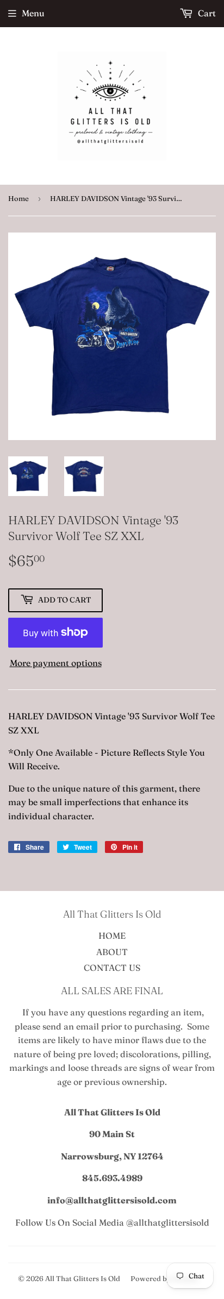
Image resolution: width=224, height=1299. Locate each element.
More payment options (56, 662)
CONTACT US (112, 967)
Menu (33, 13)
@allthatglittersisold (167, 1222)
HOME (112, 935)
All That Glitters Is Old (82, 1278)
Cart (206, 13)
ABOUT (112, 951)
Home (18, 198)
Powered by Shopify (164, 1278)
